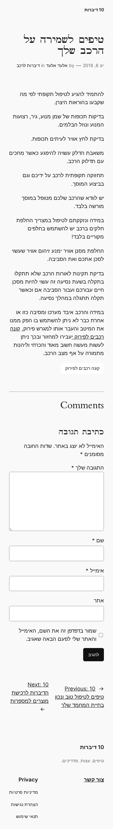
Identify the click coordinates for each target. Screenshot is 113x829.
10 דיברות (94, 9)
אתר (99, 600)
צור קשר (94, 779)
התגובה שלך (87, 468)
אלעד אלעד (56, 65)
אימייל (95, 570)
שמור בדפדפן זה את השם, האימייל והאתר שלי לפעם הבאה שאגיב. (57, 635)
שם (98, 540)
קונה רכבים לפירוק (82, 368)
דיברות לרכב (28, 65)
